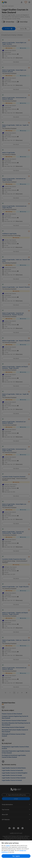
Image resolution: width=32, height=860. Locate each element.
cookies (8, 845)
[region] (16, 850)
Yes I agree (16, 856)
